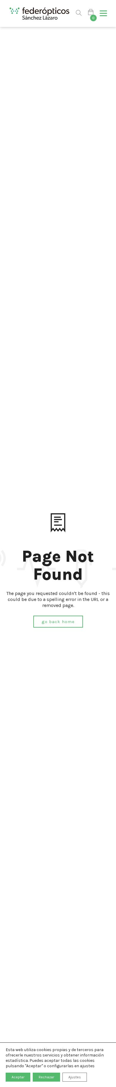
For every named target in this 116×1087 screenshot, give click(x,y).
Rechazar (46, 1077)
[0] (91, 13)
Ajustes (74, 1077)
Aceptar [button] (18, 1077)
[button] (103, 13)
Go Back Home (58, 621)
